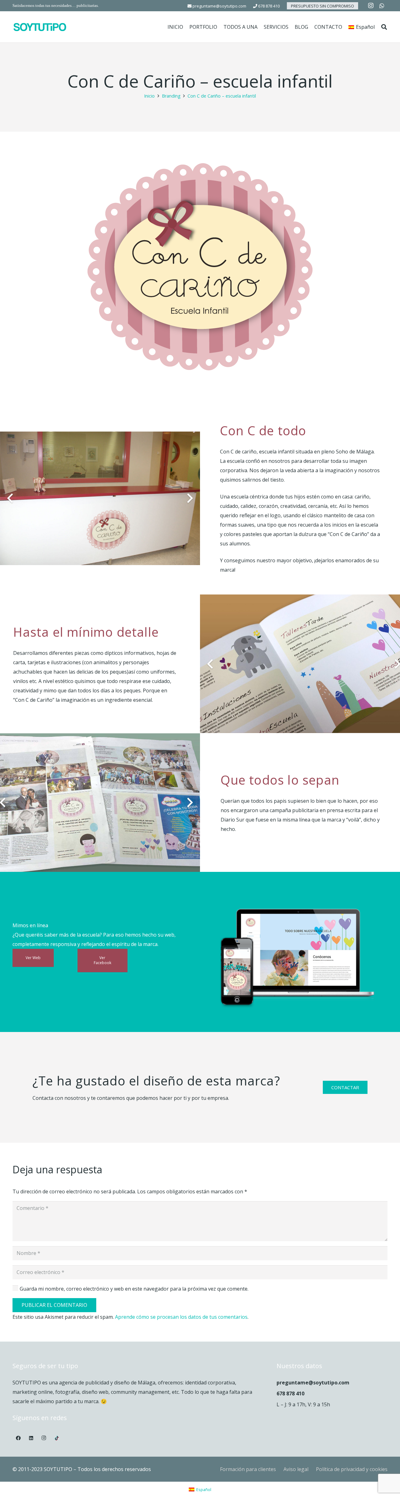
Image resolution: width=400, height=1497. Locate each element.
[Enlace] (39, 27)
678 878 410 (268, 6)
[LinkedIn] (31, 1438)
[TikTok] (56, 1438)
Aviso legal (295, 1469)
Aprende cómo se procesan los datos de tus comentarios (181, 1316)
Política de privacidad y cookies (352, 1469)
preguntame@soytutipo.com (219, 6)
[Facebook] (18, 1438)
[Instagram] (370, 5)
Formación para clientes (248, 1469)
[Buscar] (384, 27)
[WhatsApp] (382, 5)
